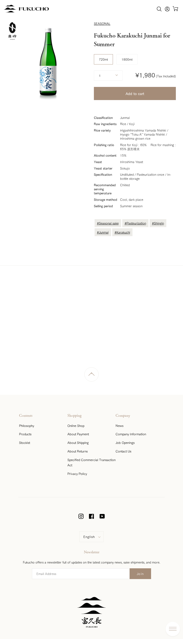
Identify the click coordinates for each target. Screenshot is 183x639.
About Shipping (78, 442)
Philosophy (26, 425)
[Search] (159, 8)
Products (25, 433)
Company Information (131, 433)
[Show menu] (173, 629)
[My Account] (167, 8)
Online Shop (75, 425)
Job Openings (125, 442)
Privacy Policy (77, 473)
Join (140, 573)
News (119, 425)
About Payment (78, 433)
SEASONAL (102, 23)
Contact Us (123, 451)
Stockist (24, 442)
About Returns (77, 451)
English (89, 536)
